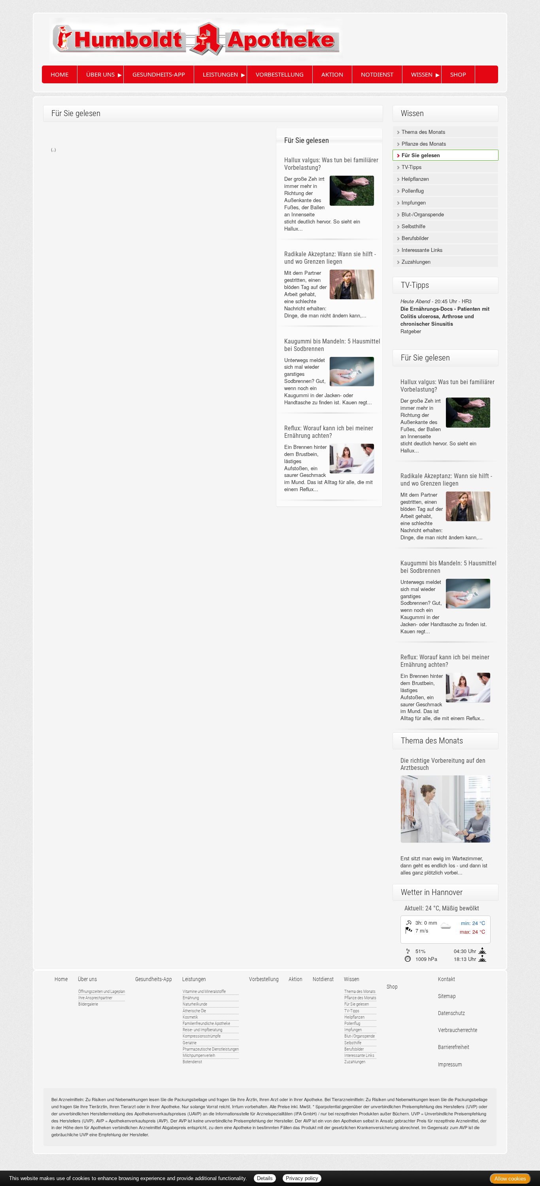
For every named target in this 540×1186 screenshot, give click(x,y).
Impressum (450, 1064)
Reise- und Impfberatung (202, 1029)
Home (59, 74)
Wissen (421, 74)
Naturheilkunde (195, 1004)
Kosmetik (190, 1017)
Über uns (100, 74)
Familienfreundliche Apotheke (206, 1023)
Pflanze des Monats (423, 143)
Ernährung (191, 997)
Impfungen (413, 202)
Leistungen (220, 74)
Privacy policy (302, 1178)
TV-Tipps (410, 167)
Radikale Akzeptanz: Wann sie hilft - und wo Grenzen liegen (330, 257)
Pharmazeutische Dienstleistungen (211, 1049)
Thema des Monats (422, 131)
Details (265, 1178)
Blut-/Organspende (422, 214)
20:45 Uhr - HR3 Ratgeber (444, 316)
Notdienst (377, 74)
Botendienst (192, 1061)
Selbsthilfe (412, 226)
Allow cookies (510, 1179)
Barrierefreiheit (453, 1047)
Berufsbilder (414, 238)
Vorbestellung (280, 74)
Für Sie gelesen (420, 155)
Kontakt (446, 979)
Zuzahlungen (415, 261)
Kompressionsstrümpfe (202, 1036)
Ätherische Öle (194, 1010)
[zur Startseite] (188, 36)
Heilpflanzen (414, 178)
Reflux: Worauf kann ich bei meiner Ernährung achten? (328, 431)
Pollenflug (412, 190)
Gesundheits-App (158, 74)
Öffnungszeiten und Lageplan (101, 991)
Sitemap (447, 996)
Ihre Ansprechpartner (95, 997)
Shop (458, 74)
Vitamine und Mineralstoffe (204, 991)
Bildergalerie (88, 1004)
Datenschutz (451, 1013)
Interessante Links (421, 249)
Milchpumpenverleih (199, 1055)
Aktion (332, 74)
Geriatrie (189, 1042)
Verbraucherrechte (457, 1030)
